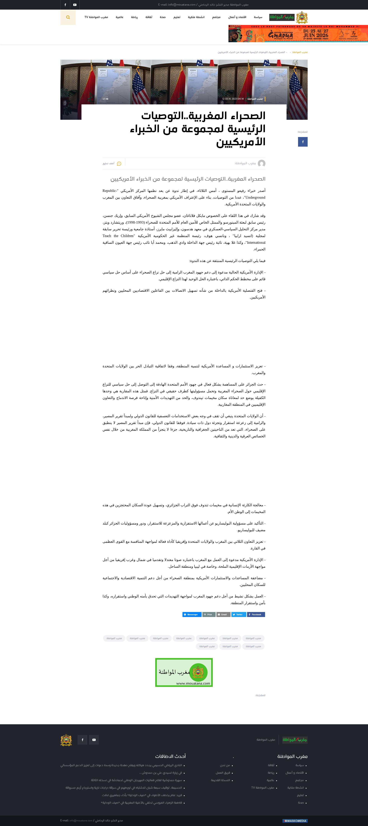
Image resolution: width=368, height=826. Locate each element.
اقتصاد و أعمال (237, 17)
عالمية (119, 17)
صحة (163, 17)
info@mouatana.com (81, 821)
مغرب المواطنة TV (96, 17)
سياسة (258, 17)
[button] (256, 614)
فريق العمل (223, 773)
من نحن (225, 765)
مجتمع (216, 17)
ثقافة (148, 17)
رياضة (134, 17)
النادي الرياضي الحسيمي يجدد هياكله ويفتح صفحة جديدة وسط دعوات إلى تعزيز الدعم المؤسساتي (121, 765)
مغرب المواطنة (300, 52)
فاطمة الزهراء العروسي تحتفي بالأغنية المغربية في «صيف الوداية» (141, 802)
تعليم (176, 17)
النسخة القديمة (220, 780)
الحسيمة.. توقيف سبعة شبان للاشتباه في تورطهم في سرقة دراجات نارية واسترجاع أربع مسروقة (124, 788)
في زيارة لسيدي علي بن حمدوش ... (160, 773)
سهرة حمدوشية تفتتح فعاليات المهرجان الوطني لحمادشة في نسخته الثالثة (136, 780)
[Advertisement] (203, 332)
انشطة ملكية (196, 17)
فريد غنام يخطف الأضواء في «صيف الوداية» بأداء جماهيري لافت (142, 795)
